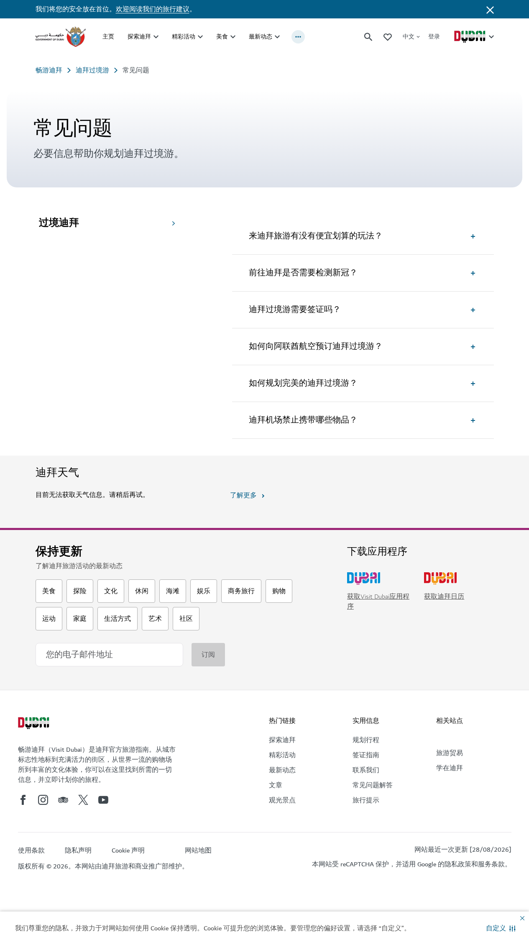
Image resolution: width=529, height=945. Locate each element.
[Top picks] (387, 36)
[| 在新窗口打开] (43, 800)
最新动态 (260, 36)
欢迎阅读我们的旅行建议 (152, 9)
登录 (434, 36)
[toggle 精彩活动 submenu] (200, 36)
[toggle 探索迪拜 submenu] (155, 36)
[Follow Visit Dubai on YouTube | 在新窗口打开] (103, 800)
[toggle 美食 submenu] (232, 36)
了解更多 (243, 495)
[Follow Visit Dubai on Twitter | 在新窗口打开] (83, 800)
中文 (408, 36)
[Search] (368, 37)
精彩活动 (183, 36)
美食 (222, 36)
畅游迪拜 (49, 70)
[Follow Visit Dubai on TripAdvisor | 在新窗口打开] (63, 800)
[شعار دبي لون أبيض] (34, 724)
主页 (108, 36)
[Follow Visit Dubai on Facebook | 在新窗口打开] (23, 800)
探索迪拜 (139, 36)
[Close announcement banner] (490, 9)
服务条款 (491, 864)
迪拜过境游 (92, 70)
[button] (501, 928)
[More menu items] (298, 37)
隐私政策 (458, 864)
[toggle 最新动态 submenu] (277, 36)
